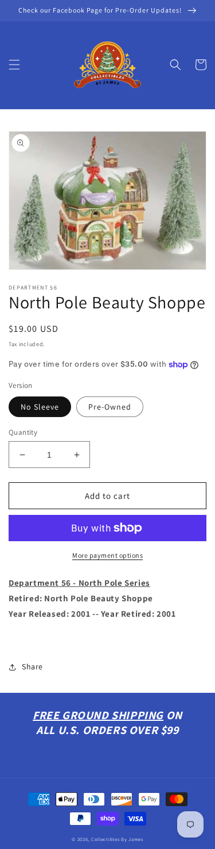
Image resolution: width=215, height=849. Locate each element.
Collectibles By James (117, 839)
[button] (14, 64)
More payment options (107, 555)
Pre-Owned (109, 407)
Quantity (23, 432)
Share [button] (32, 666)
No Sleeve (40, 407)
